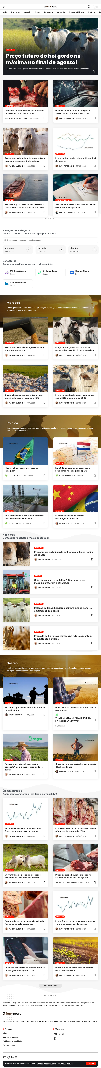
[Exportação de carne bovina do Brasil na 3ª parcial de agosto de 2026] (75, 811)
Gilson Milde (15, 476)
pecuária (58, 1021)
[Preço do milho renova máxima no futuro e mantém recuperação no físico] (16, 638)
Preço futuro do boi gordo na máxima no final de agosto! (43, 59)
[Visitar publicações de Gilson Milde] (6, 475)
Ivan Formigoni (66, 118)
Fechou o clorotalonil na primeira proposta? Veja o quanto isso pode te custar (24, 767)
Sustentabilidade (63, 200)
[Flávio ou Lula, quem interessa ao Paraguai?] (25, 450)
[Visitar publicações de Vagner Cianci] (6, 714)
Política (9, 463)
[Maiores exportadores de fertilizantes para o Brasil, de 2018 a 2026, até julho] (25, 187)
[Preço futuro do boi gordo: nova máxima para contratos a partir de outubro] (25, 141)
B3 (65, 1021)
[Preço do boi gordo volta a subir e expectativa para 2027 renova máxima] (75, 330)
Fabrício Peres (66, 212)
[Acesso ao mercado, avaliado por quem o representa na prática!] (75, 187)
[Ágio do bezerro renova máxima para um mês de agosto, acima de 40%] (25, 378)
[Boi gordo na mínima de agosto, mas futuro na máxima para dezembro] (25, 811)
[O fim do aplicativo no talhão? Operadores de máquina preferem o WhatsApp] (16, 582)
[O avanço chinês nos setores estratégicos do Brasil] (75, 498)
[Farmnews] (50, 6)
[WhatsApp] (50, 272)
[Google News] (83, 272)
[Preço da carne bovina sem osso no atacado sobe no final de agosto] (75, 857)
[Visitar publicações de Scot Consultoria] (6, 118)
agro (50, 1021)
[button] (91, 1063)
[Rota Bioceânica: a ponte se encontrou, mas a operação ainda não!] (25, 498)
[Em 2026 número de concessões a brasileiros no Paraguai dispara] (75, 450)
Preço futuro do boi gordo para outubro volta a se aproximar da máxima (75, 922)
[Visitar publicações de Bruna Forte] (56, 523)
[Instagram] (18, 272)
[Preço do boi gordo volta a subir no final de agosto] (75, 141)
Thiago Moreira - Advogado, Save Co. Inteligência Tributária (73, 719)
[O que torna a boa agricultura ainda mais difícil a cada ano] (75, 747)
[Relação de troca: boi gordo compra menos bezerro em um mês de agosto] (16, 610)
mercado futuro (91, 1021)
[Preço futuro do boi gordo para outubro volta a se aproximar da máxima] (75, 904)
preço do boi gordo (39, 1021)
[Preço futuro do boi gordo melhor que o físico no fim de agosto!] (16, 554)
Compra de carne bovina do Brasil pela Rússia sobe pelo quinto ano (24, 922)
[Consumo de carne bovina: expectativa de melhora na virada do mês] (25, 93)
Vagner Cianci (15, 715)
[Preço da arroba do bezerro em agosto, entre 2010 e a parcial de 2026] (75, 378)
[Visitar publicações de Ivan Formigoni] (56, 118)
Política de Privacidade (46, 1064)
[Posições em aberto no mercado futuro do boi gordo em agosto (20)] (25, 950)
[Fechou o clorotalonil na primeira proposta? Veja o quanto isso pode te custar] (25, 747)
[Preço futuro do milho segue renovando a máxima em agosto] (25, 330)
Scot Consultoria (18, 118)
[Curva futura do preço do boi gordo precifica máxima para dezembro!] (25, 857)
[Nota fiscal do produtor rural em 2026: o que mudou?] (75, 690)
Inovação (42, 248)
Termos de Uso (66, 1064)
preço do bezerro (75, 1021)
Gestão (74, 248)
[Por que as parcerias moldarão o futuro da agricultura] (25, 690)
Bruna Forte (65, 523)
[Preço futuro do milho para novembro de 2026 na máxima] (75, 950)
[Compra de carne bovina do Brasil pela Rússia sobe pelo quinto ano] (25, 904)
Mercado (10, 50)
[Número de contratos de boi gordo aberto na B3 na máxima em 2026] (75, 93)
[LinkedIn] (18, 283)
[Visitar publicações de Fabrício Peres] (56, 212)
